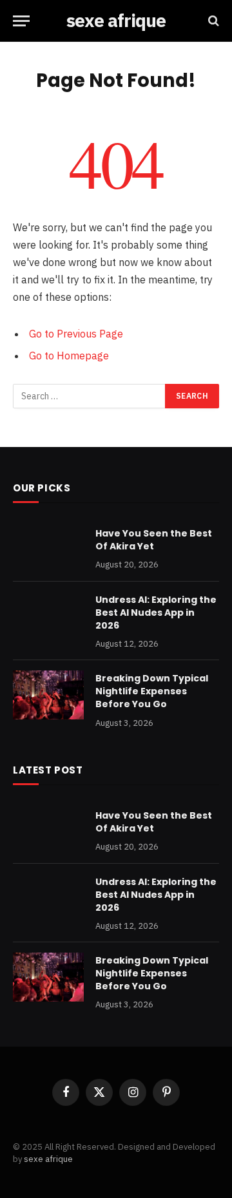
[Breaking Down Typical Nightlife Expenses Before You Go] (48, 694)
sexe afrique (48, 1159)
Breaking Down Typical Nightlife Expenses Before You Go (151, 691)
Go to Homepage (69, 355)
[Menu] (21, 20)
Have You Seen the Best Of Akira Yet (153, 540)
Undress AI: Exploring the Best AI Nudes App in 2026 (156, 612)
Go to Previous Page (76, 333)
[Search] (212, 20)
